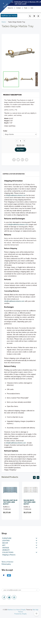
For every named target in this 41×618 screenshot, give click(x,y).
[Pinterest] (9, 597)
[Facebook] (4, 597)
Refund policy (6, 564)
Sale (32, 8)
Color (5, 131)
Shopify (23, 609)
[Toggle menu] (36, 538)
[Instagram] (14, 597)
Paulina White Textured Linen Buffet (29, 502)
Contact (18, 8)
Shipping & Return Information (14, 174)
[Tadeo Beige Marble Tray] (20, 53)
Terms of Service (7, 562)
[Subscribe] (37, 590)
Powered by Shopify (20, 614)
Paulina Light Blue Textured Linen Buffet (10, 502)
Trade (25, 8)
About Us (10, 8)
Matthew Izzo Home (14, 609)
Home (4, 22)
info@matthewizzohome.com (16, 195)
